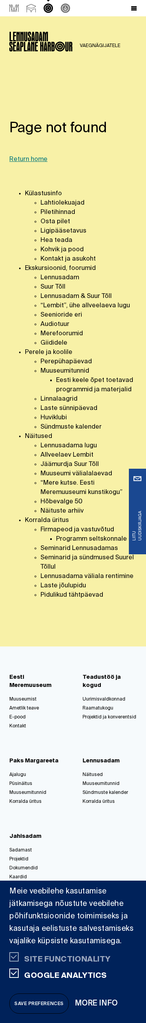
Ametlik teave (24, 708)
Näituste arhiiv (62, 511)
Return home (28, 159)
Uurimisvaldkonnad (104, 699)
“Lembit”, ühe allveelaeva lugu (85, 306)
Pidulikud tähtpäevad (71, 595)
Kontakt (17, 726)
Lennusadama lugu (68, 446)
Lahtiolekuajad (62, 203)
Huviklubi (53, 418)
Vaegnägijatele (100, 46)
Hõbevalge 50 (61, 502)
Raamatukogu (98, 708)
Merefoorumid (61, 334)
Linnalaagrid (58, 399)
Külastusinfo (43, 194)
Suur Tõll (52, 287)
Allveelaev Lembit (66, 455)
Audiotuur (54, 324)
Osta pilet (55, 222)
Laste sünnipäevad (68, 408)
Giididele (53, 343)
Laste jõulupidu (63, 586)
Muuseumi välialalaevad (76, 474)
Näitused (38, 436)
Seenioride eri (61, 315)
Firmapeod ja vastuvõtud (77, 530)
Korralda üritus (47, 520)
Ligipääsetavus (63, 231)
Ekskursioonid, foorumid (60, 268)
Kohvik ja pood (62, 250)
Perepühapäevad (66, 362)
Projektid (18, 859)
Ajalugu (17, 775)
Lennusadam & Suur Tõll (76, 296)
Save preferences (39, 1004)
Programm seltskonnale (91, 539)
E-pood (17, 717)
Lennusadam (59, 278)
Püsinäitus (20, 783)
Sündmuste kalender (71, 427)
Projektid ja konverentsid (109, 717)
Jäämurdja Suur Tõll (69, 464)
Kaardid (18, 877)
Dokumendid (23, 868)
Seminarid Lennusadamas (79, 548)
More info (96, 1003)
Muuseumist (23, 699)
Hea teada (56, 240)
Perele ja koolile (48, 352)
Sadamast (20, 850)
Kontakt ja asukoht (68, 259)
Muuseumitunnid (64, 371)
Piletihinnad (57, 212)
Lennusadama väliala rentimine (87, 576)
